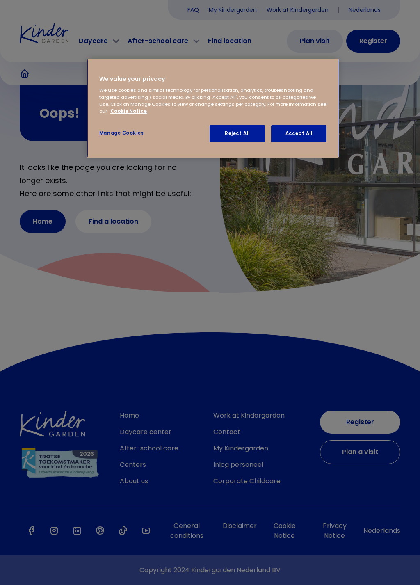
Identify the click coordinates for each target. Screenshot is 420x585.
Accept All (299, 133)
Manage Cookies (121, 133)
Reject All (237, 133)
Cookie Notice (128, 111)
